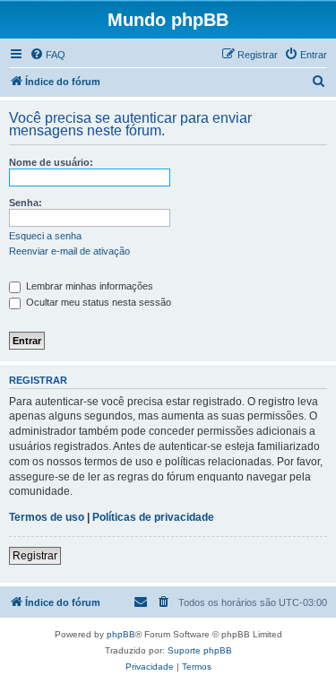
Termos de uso (46, 517)
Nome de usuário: (51, 162)
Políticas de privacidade (153, 517)
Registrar (35, 556)
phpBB (121, 634)
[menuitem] (47, 54)
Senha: (25, 202)
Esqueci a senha (45, 235)
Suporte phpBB (200, 650)
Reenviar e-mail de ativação (69, 251)
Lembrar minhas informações (88, 286)
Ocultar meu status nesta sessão (97, 302)
